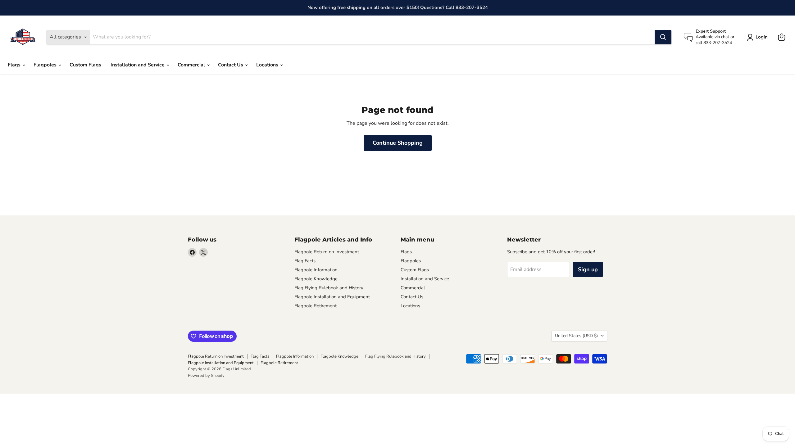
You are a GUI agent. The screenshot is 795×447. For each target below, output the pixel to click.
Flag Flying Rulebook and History (328, 288)
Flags (15, 64)
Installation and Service (138, 64)
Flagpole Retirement (315, 306)
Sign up (588, 269)
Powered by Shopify (206, 375)
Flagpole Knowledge (316, 279)
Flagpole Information (316, 270)
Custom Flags (85, 64)
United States (576, 336)
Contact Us (231, 64)
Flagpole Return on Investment (326, 252)
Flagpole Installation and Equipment (332, 297)
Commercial (192, 64)
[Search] (663, 37)
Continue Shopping (398, 143)
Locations (267, 64)
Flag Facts (305, 261)
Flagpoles (46, 64)
